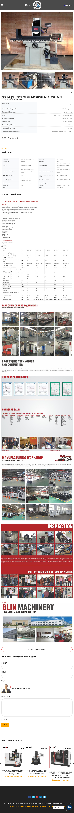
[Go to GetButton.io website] (69, 811)
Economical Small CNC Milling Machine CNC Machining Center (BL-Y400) (13, 772)
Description (5, 148)
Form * (4, 663)
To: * (3, 681)
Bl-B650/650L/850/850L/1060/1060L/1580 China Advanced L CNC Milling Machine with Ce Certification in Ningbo (60, 773)
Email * (4, 672)
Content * (5, 696)
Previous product (68, 93)
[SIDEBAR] (2, 246)
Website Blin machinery (37, 649)
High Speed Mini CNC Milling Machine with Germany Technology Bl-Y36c (37, 772)
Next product (72, 93)
